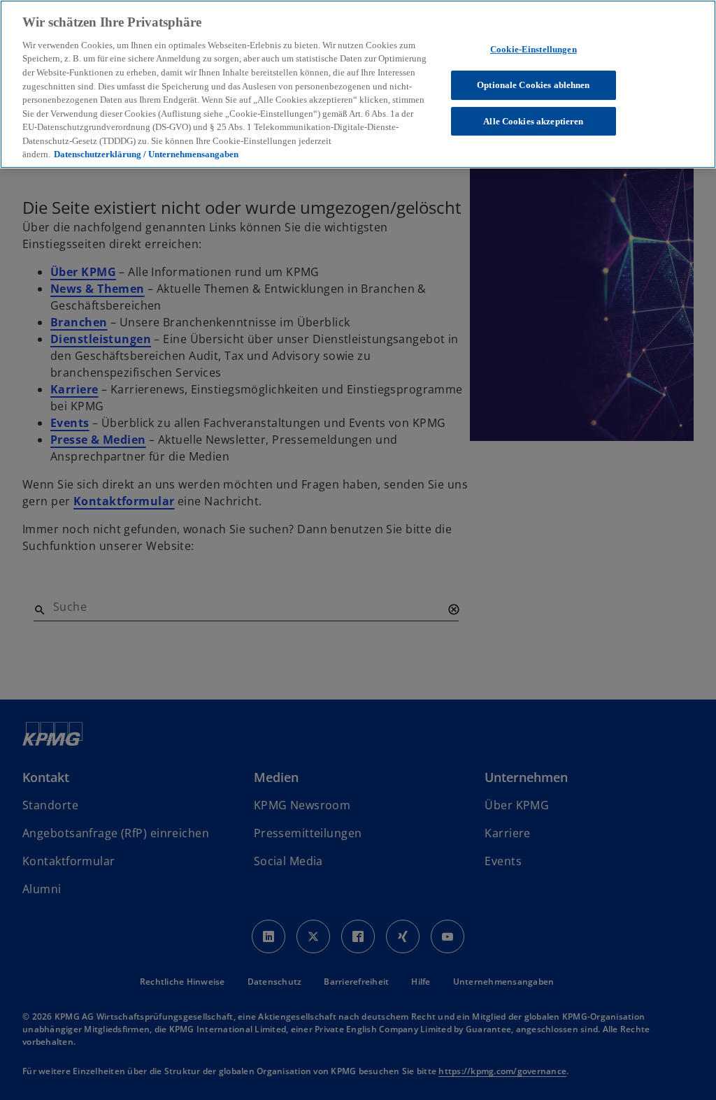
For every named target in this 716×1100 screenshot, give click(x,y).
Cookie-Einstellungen (533, 49)
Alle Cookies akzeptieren (533, 121)
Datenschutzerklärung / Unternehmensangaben (146, 154)
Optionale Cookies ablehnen (533, 85)
